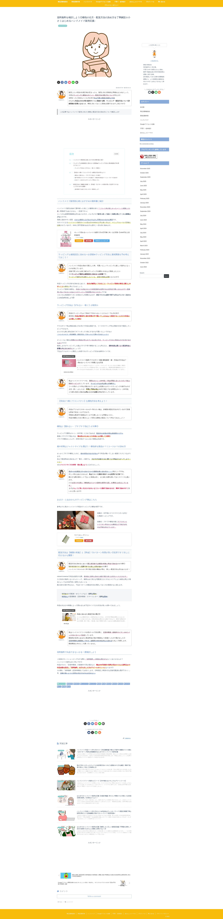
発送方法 (77, 683)
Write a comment (94, 896)
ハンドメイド (62, 683)
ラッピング (93, 683)
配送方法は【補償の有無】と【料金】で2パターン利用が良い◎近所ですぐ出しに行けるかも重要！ (95, 185)
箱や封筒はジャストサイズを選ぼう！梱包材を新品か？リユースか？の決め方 (96, 177)
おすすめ (127, 683)
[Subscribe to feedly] (96, 732)
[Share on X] (58, 82)
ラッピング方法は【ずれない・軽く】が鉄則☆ (87, 168)
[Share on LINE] (73, 82)
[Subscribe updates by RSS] (99, 732)
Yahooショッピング (101, 240)
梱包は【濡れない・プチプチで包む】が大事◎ (87, 175)
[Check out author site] (88, 732)
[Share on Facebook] (62, 82)
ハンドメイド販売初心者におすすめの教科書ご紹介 (88, 160)
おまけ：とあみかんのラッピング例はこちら (87, 180)
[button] (76, 82)
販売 (100, 683)
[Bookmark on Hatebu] (65, 82)
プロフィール (142, 913)
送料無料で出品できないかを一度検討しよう (87, 189)
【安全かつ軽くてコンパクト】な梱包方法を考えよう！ (89, 172)
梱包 (64, 686)
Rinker (81, 237)
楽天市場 (88, 240)
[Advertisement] (94, 133)
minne (115, 683)
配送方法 (70, 683)
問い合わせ (151, 913)
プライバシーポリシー (163, 913)
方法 (69, 686)
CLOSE (116, 153)
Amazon (79, 240)
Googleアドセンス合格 (103, 913)
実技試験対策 (81, 913)
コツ (60, 686)
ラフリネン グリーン (81, 535)
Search (142, 273)
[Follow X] (92, 732)
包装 (104, 683)
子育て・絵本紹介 (117, 913)
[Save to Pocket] (69, 82)
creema (121, 683)
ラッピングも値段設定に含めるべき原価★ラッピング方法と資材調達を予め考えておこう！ (96, 164)
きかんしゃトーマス (130, 913)
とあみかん (154, 61)
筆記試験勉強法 (71, 913)
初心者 (109, 683)
